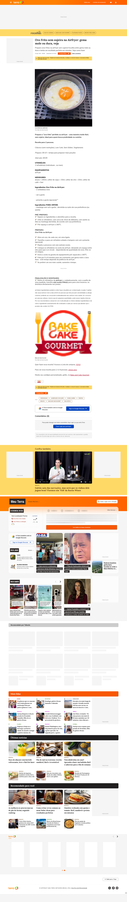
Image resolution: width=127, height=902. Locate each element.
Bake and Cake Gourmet (79, 375)
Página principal (18, 2)
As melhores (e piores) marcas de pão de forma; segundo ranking (21, 810)
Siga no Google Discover (20, 542)
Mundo (18, 699)
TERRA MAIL (87, 2)
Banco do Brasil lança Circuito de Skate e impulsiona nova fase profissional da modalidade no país (53, 824)
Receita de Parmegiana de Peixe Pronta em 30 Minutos (82, 774)
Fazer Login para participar (63, 426)
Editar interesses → (112, 510)
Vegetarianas (44, 398)
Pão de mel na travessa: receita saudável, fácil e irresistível (49, 761)
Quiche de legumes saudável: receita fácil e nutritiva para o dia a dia (26, 774)
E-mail (111, 2)
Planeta (19, 724)
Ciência (74, 711)
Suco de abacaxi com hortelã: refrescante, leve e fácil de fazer (22, 761)
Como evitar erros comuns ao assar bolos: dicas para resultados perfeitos (48, 810)
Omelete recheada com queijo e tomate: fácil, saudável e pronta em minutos (77, 810)
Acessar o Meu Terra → (34, 501)
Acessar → (31, 550)
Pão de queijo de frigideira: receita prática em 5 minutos (82, 823)
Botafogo (47, 699)
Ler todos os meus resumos (81, 527)
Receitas (81, 398)
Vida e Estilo (67, 401)
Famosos (19, 711)
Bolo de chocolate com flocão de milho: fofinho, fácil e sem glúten (54, 774)
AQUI (78, 364)
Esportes (49, 819)
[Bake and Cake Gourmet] (39, 381)
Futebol (75, 724)
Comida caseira (71, 398)
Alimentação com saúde (57, 398)
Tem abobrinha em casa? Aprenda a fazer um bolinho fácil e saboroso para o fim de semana (77, 762)
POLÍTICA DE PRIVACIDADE (79, 888)
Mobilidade (76, 699)
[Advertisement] (105, 775)
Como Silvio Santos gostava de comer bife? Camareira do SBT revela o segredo (27, 824)
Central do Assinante (99, 2)
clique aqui (72, 370)
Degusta (42, 401)
